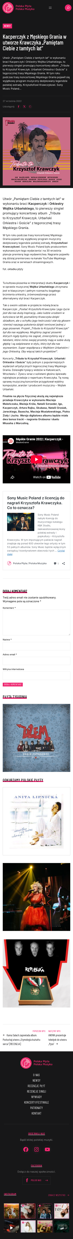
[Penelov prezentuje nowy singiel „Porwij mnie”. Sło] (44, 1228)
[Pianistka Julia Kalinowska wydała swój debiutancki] (61, 1228)
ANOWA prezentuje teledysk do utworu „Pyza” (57, 1039)
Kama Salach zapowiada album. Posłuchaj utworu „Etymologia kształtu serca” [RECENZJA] (21, 1039)
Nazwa (7, 639)
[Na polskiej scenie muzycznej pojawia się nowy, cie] (28, 1211)
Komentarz (9, 607)
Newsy (7, 25)
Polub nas (36, 1180)
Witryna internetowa (13, 669)
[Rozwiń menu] (50, 8)
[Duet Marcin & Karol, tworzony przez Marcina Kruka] (44, 1211)
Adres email (10, 654)
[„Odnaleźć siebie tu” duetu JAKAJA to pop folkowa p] (11, 1211)
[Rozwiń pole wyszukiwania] (68, 7)
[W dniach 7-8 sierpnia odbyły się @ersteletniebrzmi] (11, 1228)
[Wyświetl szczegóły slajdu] (36, 897)
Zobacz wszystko (56, 1195)
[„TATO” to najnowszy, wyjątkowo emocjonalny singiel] (61, 1211)
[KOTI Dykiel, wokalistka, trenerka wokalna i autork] (28, 1228)
